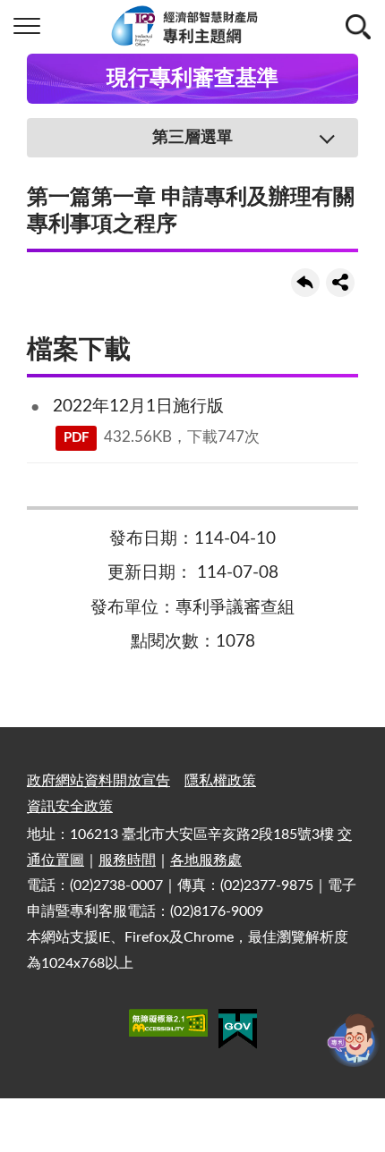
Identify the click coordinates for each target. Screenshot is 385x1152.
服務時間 (127, 860)
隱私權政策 (220, 781)
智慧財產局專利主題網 (192, 26)
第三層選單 (192, 138)
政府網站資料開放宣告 (98, 781)
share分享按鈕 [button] (340, 282)
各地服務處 (206, 860)
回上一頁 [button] (305, 282)
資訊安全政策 (70, 807)
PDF (76, 438)
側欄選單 (27, 27)
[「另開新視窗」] (168, 1026)
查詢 (358, 27)
